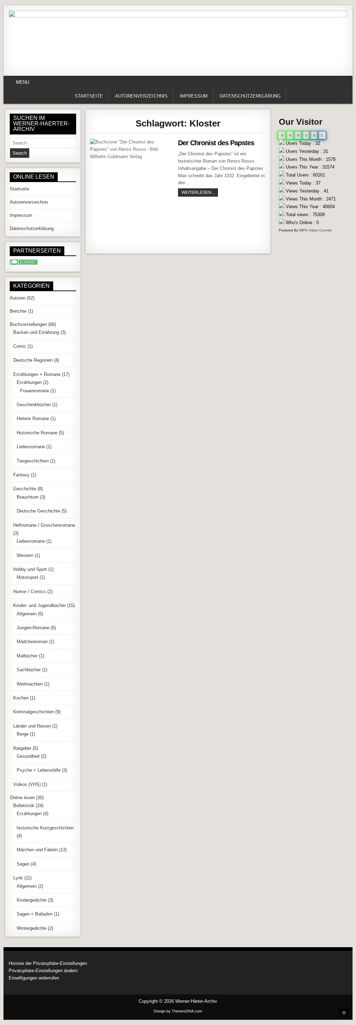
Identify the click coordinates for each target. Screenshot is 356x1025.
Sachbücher (29, 669)
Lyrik (18, 877)
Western (25, 555)
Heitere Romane (33, 418)
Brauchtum (28, 497)
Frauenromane (34, 390)
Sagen (23, 864)
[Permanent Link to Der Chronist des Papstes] (131, 193)
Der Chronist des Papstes (216, 143)
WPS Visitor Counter (315, 230)
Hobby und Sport (30, 569)
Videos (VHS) (27, 784)
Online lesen (22, 797)
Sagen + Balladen (34, 914)
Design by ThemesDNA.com (178, 1011)
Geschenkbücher (34, 404)
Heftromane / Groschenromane (44, 525)
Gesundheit (28, 756)
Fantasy (21, 474)
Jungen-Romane (33, 627)
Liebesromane (31, 446)
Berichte (18, 311)
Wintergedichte (32, 928)
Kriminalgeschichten (33, 711)
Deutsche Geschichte (38, 511)
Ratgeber (22, 748)
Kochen (21, 697)
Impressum (194, 96)
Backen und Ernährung (36, 332)
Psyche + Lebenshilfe (38, 770)
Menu (22, 82)
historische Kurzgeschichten (45, 827)
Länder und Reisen (32, 726)
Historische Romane (37, 432)
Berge (23, 734)
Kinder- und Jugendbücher (39, 605)
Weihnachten (30, 684)
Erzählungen (29, 382)
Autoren (17, 298)
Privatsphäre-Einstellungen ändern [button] (43, 970)
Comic (19, 346)
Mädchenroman (32, 641)
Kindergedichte (32, 900)
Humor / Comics (29, 591)
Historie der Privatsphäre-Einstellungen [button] (48, 963)
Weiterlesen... (199, 192)
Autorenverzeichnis (141, 96)
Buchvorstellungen (28, 324)
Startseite (89, 96)
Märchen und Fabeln (37, 849)
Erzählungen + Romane (36, 374)
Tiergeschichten (33, 461)
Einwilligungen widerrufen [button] (34, 978)
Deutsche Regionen (32, 360)
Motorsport (27, 577)
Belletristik (23, 805)
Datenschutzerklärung (250, 96)
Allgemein (27, 613)
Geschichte (24, 488)
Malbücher (27, 655)
